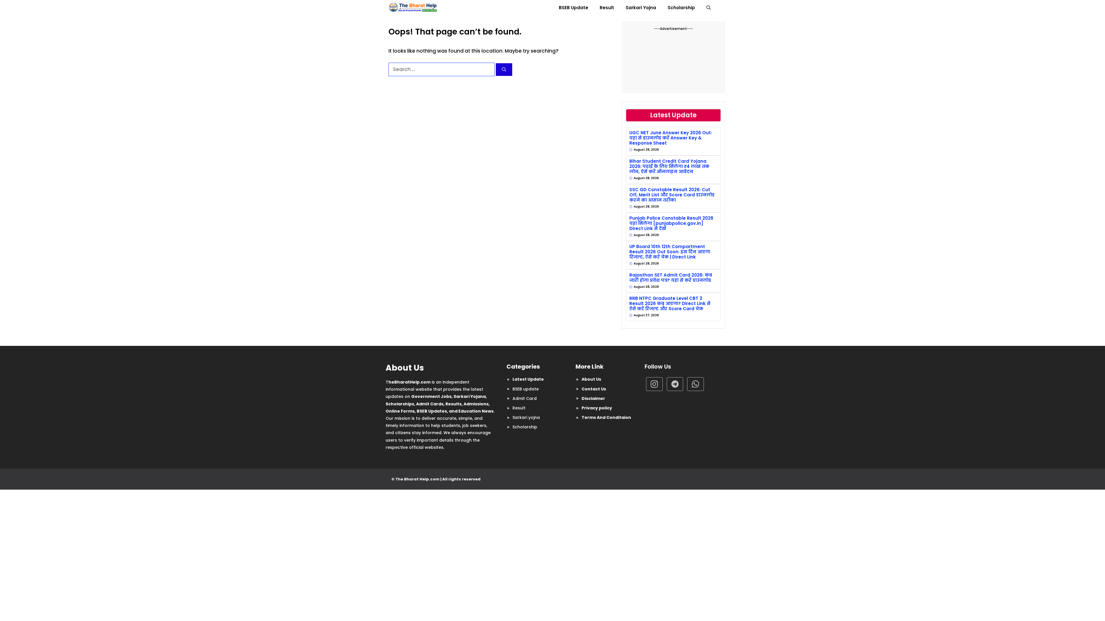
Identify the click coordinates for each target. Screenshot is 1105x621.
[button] (709, 8)
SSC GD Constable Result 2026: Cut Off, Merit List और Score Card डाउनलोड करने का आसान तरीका (672, 195)
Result (607, 8)
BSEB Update (573, 8)
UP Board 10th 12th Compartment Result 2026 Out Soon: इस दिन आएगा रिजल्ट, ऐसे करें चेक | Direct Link (669, 252)
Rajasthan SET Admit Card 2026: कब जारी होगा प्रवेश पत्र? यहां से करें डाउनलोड (670, 278)
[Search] (504, 69)
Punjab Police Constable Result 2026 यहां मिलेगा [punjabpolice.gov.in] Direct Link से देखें (671, 223)
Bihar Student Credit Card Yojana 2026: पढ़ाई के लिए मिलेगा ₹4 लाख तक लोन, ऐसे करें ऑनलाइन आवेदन (669, 166)
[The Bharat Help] (412, 8)
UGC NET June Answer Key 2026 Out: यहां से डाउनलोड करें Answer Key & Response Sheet (670, 138)
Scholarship (681, 8)
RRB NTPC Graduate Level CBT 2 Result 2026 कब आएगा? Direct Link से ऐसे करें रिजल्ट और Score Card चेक (669, 303)
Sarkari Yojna (641, 8)
